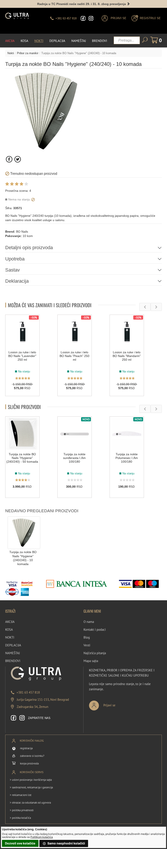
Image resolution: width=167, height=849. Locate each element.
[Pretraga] (145, 40)
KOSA (9, 629)
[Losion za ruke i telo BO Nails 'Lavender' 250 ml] (22, 331)
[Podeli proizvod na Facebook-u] (9, 159)
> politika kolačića (20, 818)
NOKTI (9, 637)
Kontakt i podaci (95, 629)
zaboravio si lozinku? (32, 756)
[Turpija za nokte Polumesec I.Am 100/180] (126, 433)
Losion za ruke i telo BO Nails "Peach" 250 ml (74, 355)
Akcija (10, 41)
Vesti (87, 645)
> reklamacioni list (20, 795)
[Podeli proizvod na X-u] (17, 159)
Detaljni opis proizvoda (29, 247)
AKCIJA (10, 622)
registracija (26, 748)
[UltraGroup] (17, 16)
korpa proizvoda (29, 763)
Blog (87, 637)
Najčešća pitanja (95, 653)
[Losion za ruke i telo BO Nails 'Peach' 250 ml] (74, 331)
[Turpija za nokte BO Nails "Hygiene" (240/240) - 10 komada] (24, 532)
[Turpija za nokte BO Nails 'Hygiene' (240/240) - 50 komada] (22, 433)
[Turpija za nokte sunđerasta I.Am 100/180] (74, 433)
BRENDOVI (12, 661)
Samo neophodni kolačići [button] (66, 843)
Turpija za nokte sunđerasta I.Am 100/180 (74, 457)
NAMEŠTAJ (12, 653)
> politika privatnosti (21, 810)
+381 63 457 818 (28, 692)
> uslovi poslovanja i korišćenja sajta (31, 780)
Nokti (38, 41)
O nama (89, 622)
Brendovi (99, 41)
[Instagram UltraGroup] (91, 18)
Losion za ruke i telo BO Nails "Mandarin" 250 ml (127, 355)
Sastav (12, 270)
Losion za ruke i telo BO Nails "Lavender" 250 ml (22, 355)
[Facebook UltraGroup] (83, 18)
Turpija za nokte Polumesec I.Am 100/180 (126, 457)
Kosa (24, 41)
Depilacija (57, 41)
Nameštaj (78, 41)
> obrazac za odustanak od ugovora (30, 802)
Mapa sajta (91, 661)
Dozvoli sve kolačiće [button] (20, 843)
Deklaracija (17, 281)
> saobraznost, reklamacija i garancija (31, 787)
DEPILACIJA (13, 645)
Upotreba (15, 259)
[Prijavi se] (116, 703)
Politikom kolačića (41, 837)
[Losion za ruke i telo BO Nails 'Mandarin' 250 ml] (126, 331)
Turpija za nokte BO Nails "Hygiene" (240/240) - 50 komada (22, 457)
